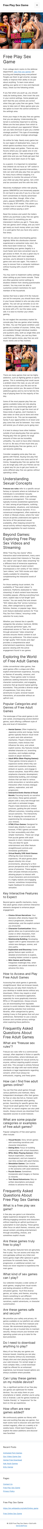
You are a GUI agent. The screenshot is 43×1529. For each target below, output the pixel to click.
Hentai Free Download (12, 1460)
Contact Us (8, 1484)
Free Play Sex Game (15, 5)
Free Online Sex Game (12, 1514)
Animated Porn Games (12, 1453)
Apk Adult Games (10, 1464)
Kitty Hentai (8, 1467)
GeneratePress (21, 1526)
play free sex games (22, 72)
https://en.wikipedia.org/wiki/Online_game (20, 1508)
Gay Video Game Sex (12, 1456)
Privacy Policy (9, 1491)
